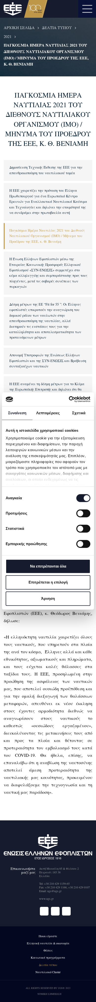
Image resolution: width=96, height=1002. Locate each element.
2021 (8, 36)
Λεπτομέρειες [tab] (48, 413)
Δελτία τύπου (48, 965)
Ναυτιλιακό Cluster (48, 972)
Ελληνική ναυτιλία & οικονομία (48, 943)
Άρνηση (48, 598)
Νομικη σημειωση (49, 994)
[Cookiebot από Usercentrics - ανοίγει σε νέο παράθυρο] (69, 399)
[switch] (83, 513)
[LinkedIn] (66, 911)
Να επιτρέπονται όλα (48, 566)
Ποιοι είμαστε (48, 936)
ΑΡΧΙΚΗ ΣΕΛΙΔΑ (19, 27)
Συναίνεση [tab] (17, 413)
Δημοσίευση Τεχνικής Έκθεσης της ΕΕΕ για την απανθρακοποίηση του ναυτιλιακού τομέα (45, 170)
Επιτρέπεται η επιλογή (48, 582)
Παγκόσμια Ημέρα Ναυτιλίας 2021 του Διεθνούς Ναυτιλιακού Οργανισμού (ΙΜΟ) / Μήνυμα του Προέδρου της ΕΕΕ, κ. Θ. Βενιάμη (47, 236)
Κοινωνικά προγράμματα (48, 957)
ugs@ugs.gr (54, 891)
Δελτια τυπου (57, 27)
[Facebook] (44, 911)
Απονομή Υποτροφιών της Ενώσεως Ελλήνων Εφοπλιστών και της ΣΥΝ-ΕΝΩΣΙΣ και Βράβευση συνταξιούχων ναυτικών (47, 360)
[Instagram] (55, 911)
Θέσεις (48, 950)
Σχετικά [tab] (78, 413)
